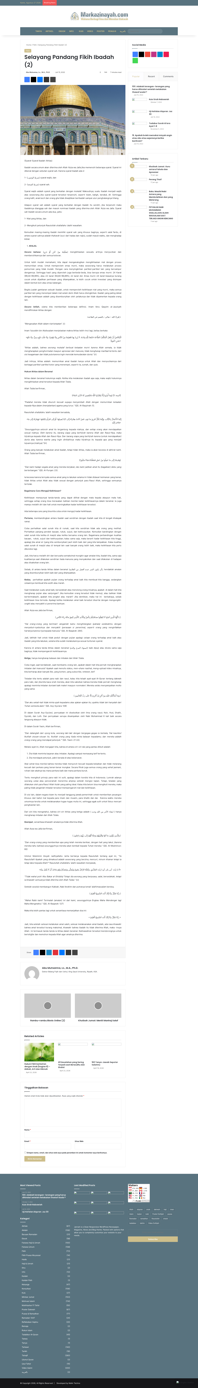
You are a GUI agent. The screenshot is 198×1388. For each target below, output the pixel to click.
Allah (131, 1209)
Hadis (24, 1259)
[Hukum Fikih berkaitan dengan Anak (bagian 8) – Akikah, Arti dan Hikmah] (39, 1052)
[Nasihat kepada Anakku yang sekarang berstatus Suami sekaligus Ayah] (116, 1205)
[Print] (53, 79)
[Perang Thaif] (139, 183)
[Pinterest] (55, 952)
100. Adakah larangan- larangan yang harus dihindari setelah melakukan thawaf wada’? (151, 89)
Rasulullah (155, 1219)
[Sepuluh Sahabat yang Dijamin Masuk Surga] (116, 1216)
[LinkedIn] (49, 952)
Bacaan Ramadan (29, 1234)
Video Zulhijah (153, 1223)
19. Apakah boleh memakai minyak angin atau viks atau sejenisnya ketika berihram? (152, 138)
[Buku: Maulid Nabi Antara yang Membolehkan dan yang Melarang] (139, 195)
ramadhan (144, 1219)
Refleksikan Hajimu (30, 1322)
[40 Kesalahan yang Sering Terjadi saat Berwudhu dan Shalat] (73, 1051)
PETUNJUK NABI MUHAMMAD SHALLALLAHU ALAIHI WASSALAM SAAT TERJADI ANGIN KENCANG (161, 213)
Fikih (35, 45)
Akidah (25, 1230)
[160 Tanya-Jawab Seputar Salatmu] (106, 1051)
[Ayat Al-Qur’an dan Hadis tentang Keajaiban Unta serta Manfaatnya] (82, 1195)
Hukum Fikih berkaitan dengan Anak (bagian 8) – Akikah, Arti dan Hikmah (37, 1066)
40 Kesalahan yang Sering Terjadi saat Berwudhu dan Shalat (71, 1065)
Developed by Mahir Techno (68, 1383)
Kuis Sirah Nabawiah (159, 99)
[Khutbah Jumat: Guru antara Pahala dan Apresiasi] (139, 170)
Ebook (62, 31)
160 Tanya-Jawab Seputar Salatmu (105, 1063)
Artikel (49, 31)
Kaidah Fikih (27, 1280)
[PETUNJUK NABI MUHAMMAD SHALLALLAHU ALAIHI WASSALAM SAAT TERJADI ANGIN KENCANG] (139, 211)
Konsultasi (26, 1289)
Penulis (112, 31)
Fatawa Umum (28, 1247)
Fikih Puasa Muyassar (31, 1255)
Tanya (38, 31)
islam (131, 1214)
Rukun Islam (27, 1330)
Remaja (25, 1326)
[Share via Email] (46, 79)
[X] (33, 79)
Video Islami (27, 1368)
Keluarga (25, 1284)
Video (90, 31)
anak (148, 1209)
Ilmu (23, 1268)
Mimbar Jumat (28, 1297)
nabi (147, 1214)
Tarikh (24, 1351)
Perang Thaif (155, 179)
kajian (139, 1214)
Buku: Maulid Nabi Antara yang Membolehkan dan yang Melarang (161, 195)
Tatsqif (25, 1355)
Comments (168, 76)
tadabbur (132, 1223)
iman (172, 1209)
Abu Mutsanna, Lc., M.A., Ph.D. (38, 72)
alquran (140, 1209)
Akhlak (24, 1226)
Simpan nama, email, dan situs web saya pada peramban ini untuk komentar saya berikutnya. (67, 1153)
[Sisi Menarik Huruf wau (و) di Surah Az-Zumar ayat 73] (99, 1216)
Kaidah (25, 1276)
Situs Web (79, 1141)
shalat (165, 1219)
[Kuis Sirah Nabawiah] (139, 103)
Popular (136, 76)
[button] (185, 1382)
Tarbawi (25, 1347)
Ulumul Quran (28, 1360)
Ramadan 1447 (28, 1318)
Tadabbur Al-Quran (30, 1334)
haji (165, 1209)
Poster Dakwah (28, 1309)
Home (28, 45)
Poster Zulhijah (158, 1214)
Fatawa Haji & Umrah (31, 1243)
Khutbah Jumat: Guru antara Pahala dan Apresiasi (159, 169)
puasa (170, 1214)
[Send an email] (51, 72)
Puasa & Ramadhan (30, 1314)
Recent (151, 76)
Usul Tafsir (26, 1364)
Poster (100, 31)
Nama (27, 1130)
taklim (142, 1223)
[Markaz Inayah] (99, 16)
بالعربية (123, 31)
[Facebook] (27, 79)
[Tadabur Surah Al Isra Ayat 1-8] (139, 127)
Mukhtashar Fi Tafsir (30, 1305)
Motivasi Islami (28, 1301)
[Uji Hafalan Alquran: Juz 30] (139, 115)
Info (71, 31)
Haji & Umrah (27, 1264)
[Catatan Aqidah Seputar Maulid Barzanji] (82, 1216)
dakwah (157, 1209)
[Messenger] (40, 79)
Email (27, 1141)
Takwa (24, 1339)
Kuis (81, 31)
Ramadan (133, 1219)
